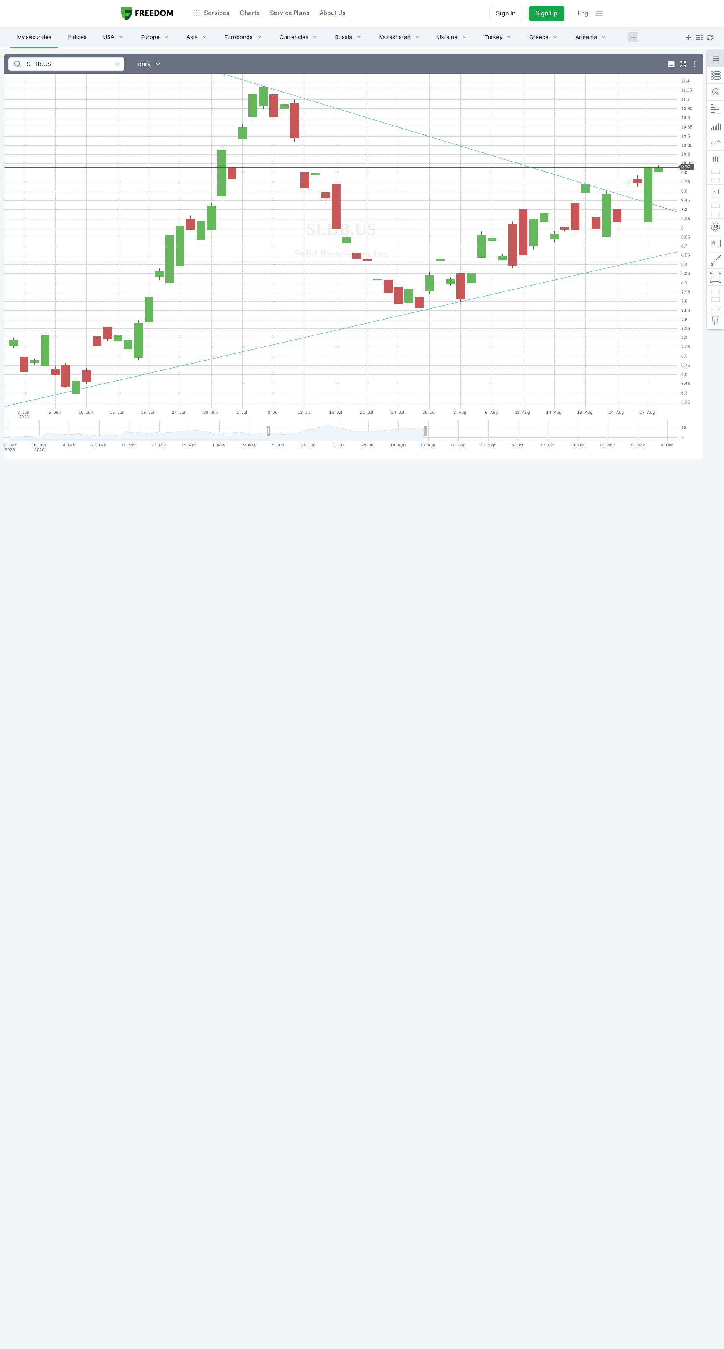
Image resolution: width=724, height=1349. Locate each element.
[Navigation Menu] (599, 13)
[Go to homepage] (147, 13)
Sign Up (546, 13)
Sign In (505, 13)
